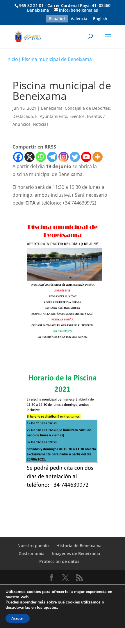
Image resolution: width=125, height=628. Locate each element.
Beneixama (52, 108)
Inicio (12, 59)
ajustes (50, 607)
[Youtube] (86, 157)
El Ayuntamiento (51, 116)
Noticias (41, 124)
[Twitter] (75, 157)
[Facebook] (18, 157)
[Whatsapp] (41, 157)
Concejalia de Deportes (87, 108)
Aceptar (17, 618)
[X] (29, 157)
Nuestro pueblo (33, 545)
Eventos (77, 116)
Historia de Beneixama (78, 545)
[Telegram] (52, 157)
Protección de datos (59, 561)
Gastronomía (31, 553)
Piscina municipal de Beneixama (57, 59)
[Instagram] (63, 157)
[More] (97, 157)
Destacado (22, 116)
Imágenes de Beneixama (76, 553)
